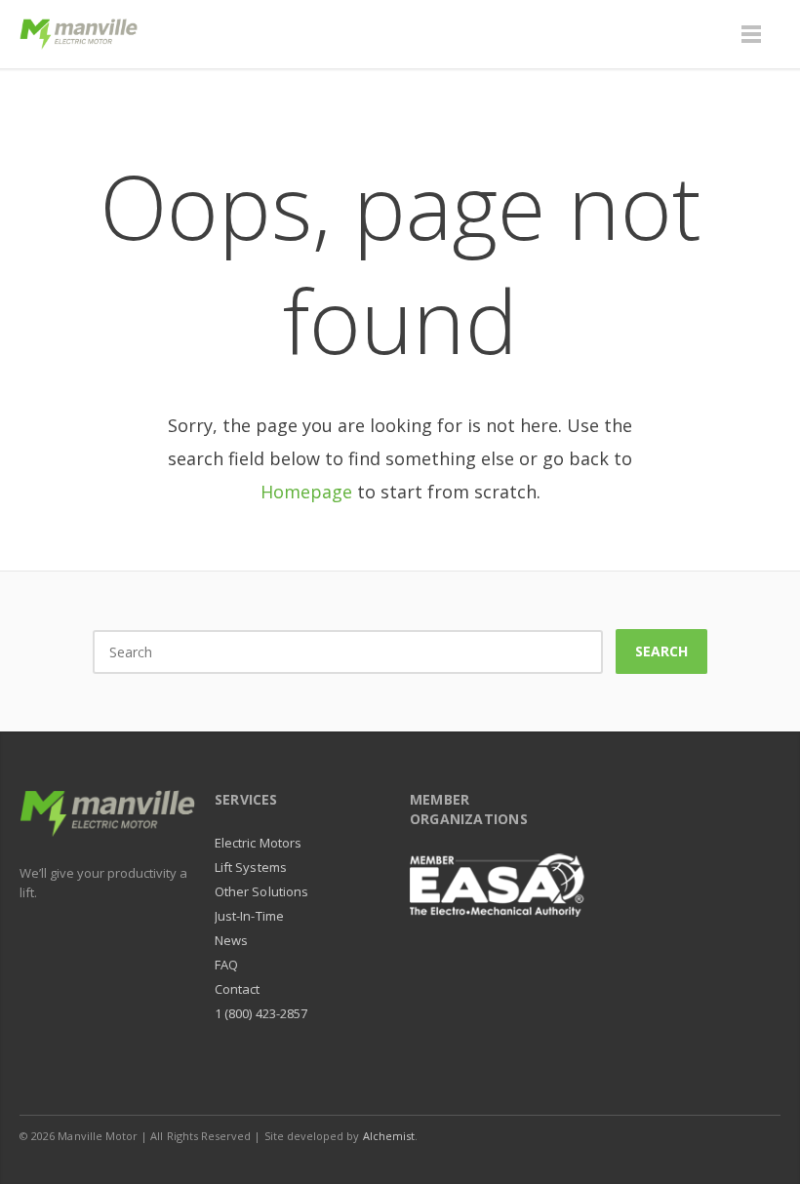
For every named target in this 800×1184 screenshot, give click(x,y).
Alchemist (389, 1135)
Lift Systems (251, 867)
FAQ (226, 964)
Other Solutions (261, 891)
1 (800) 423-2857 (261, 1013)
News (231, 940)
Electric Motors (258, 842)
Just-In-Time (249, 916)
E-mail (720, 1135)
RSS (760, 1135)
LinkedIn (679, 1135)
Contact (237, 989)
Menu (751, 34)
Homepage (306, 491)
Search (661, 651)
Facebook (638, 1135)
